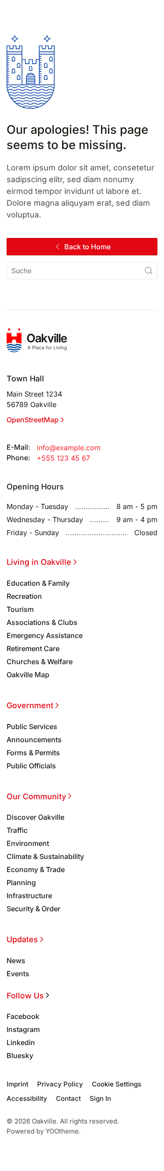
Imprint (17, 1084)
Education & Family (38, 583)
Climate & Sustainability (45, 856)
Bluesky (20, 1055)
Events (18, 973)
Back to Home (87, 246)
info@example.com (69, 447)
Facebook (23, 1016)
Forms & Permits (33, 752)
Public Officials (31, 765)
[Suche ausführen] (148, 270)
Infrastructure (29, 895)
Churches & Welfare (40, 661)
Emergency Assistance (45, 635)
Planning (21, 882)
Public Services (32, 726)
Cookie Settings (116, 1084)
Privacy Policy (60, 1084)
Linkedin (21, 1042)
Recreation (24, 596)
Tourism (20, 609)
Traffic (17, 830)
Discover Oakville (35, 817)
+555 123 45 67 (63, 458)
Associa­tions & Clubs (42, 622)
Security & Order (33, 908)
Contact (68, 1098)
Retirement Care (33, 648)
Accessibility (27, 1098)
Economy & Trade (36, 869)
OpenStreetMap (33, 419)
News (16, 960)
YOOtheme (62, 1131)
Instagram (23, 1029)
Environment (28, 843)
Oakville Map (28, 674)
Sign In (100, 1098)
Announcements (34, 739)
